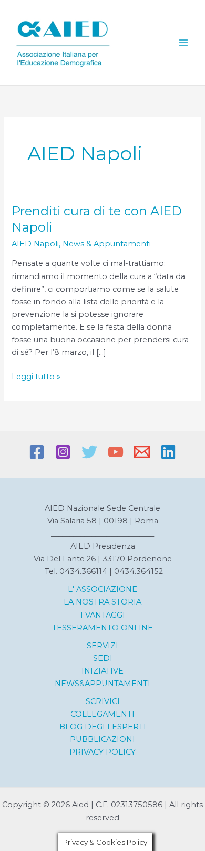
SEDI (102, 658)
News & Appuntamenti (107, 244)
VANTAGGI (104, 615)
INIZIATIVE (102, 671)
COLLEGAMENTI (102, 714)
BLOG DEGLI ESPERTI (102, 726)
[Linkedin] (168, 452)
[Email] (142, 452)
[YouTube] (116, 452)
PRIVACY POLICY (102, 752)
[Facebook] (37, 452)
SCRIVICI (103, 701)
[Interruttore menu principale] (183, 43)
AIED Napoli (35, 244)
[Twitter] (89, 452)
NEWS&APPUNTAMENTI (102, 683)
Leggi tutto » (36, 377)
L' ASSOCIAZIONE (102, 589)
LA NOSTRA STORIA (102, 602)
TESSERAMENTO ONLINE (102, 627)
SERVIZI (102, 645)
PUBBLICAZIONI (102, 739)
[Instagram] (63, 452)
